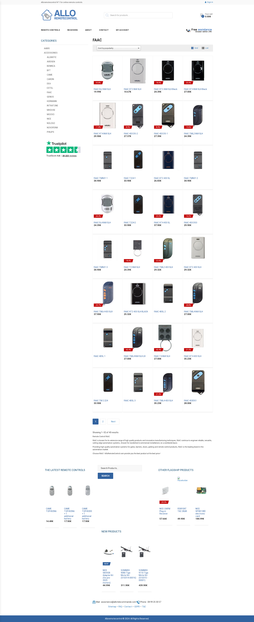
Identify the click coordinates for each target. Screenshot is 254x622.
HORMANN (52, 101)
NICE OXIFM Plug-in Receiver (164, 511)
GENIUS (50, 97)
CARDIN (50, 79)
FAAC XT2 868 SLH (132, 89)
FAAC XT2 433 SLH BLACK (136, 311)
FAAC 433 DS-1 (161, 133)
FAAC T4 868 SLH (162, 356)
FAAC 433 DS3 (190, 222)
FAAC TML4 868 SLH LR (135, 356)
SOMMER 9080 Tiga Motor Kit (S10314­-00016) (128, 574)
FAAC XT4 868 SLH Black (195, 89)
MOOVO (50, 114)
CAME (49, 75)
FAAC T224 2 (130, 222)
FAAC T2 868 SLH (132, 267)
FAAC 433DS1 (190, 400)
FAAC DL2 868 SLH (102, 89)
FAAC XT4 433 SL (162, 222)
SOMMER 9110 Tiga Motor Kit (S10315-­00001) (143, 575)
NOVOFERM (52, 127)
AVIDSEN (51, 61)
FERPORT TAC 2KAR (182, 509)
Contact (104, 30)
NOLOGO (51, 123)
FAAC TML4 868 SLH (193, 311)
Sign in (210, 2)
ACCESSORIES (50, 53)
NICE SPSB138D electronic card (200, 512)
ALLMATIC (51, 57)
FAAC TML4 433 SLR (103, 311)
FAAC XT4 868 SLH (102, 133)
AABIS (47, 48)
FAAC (49, 92)
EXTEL (50, 88)
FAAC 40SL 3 (130, 400)
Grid (196, 48)
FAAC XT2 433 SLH (192, 267)
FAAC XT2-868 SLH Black (165, 89)
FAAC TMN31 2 (191, 178)
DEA (49, 83)
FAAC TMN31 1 (101, 178)
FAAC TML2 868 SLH (193, 133)
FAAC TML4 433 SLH (163, 400)
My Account (122, 30)
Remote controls (50, 30)
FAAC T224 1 (130, 178)
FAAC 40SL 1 (99, 356)
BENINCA (51, 66)
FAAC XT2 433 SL (162, 178)
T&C (144, 606)
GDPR (137, 606)
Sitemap (112, 606)
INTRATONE (52, 105)
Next (113, 421)
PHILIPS (50, 132)
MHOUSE (51, 110)
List (206, 48)
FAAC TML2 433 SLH (163, 267)
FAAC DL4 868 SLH (102, 222)
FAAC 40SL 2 (160, 311)
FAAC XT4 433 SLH (192, 356)
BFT (49, 70)
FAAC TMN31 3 (101, 267)
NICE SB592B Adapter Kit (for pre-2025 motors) (108, 576)
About (88, 30)
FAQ (120, 606)
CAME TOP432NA (51, 509)
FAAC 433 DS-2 (131, 133)
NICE (49, 119)
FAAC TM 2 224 (101, 400)
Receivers (72, 30)
